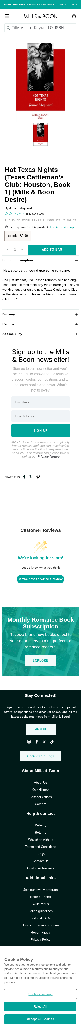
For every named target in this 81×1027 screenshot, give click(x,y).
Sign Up (40, 729)
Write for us (40, 904)
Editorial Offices (40, 797)
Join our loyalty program (40, 889)
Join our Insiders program (40, 925)
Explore (40, 660)
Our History (40, 789)
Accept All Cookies (40, 1019)
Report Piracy (40, 932)
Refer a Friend (40, 896)
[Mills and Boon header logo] (40, 16)
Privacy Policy (40, 939)
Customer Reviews (40, 868)
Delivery (40, 314)
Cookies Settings (40, 756)
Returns (40, 324)
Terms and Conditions (40, 846)
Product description (40, 260)
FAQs (41, 854)
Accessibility (40, 334)
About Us (40, 782)
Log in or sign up (62, 227)
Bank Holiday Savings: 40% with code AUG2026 (40, 4)
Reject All (40, 1006)
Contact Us (40, 861)
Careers (40, 804)
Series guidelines (40, 911)
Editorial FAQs (40, 918)
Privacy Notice (49, 456)
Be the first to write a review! (40, 579)
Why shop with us (40, 839)
